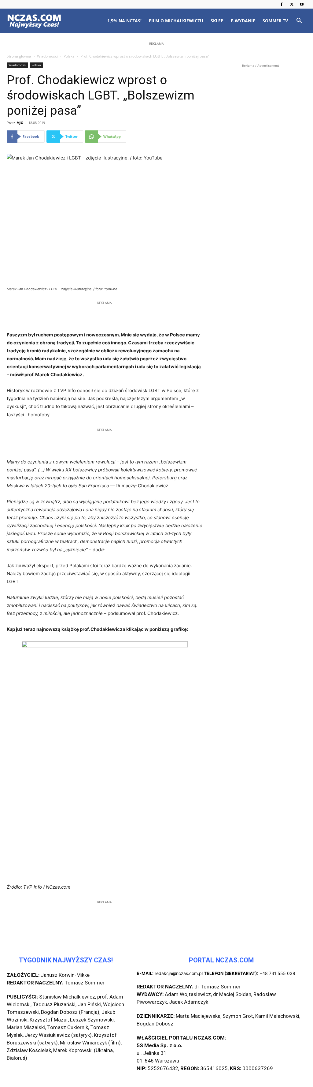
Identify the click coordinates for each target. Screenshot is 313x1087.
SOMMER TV (275, 21)
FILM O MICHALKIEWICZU (176, 21)
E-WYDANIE (243, 21)
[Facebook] (281, 4)
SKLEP (217, 21)
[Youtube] (301, 4)
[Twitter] (291, 4)
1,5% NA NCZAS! (124, 21)
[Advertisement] (156, 86)
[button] (299, 21)
